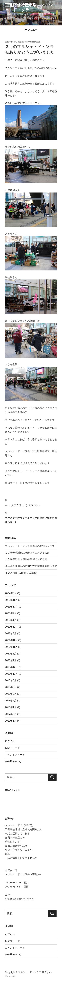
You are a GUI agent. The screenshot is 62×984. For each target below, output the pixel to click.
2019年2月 (11, 700)
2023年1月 (11, 620)
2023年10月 (11, 606)
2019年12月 (11, 667)
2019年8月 (11, 687)
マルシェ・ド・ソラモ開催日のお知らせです (30, 546)
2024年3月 (11, 593)
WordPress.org (13, 761)
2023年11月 (11, 600)
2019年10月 (11, 673)
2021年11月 (11, 640)
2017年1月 (11, 720)
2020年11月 (11, 646)
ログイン (10, 741)
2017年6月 (11, 714)
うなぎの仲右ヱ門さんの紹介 (21, 572)
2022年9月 (11, 633)
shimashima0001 (32, 42)
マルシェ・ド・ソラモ (29, 972)
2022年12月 (11, 626)
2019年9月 (11, 680)
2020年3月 (11, 653)
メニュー (32, 29)
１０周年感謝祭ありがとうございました (27, 552)
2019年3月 (11, 693)
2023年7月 (11, 613)
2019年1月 (11, 707)
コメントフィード (15, 754)
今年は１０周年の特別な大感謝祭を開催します (31, 566)
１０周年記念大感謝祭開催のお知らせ (26, 559)
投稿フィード (12, 747)
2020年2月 (11, 660)
